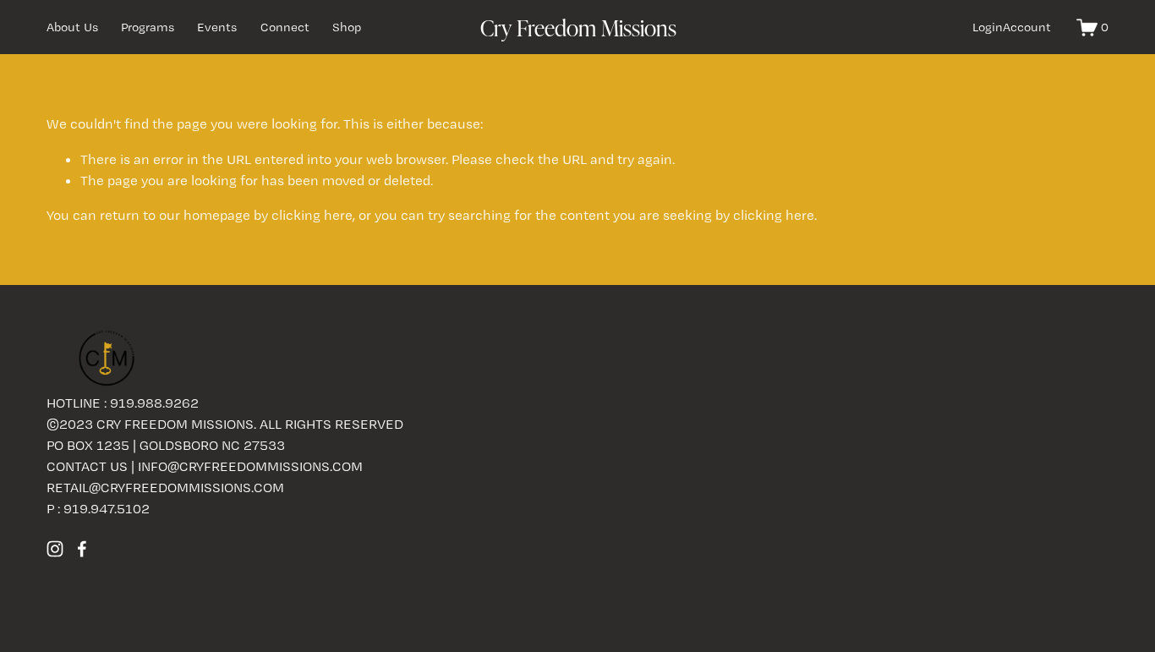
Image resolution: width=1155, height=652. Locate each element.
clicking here (312, 214)
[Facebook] (82, 548)
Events (217, 27)
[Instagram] (55, 548)
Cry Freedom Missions (578, 27)
